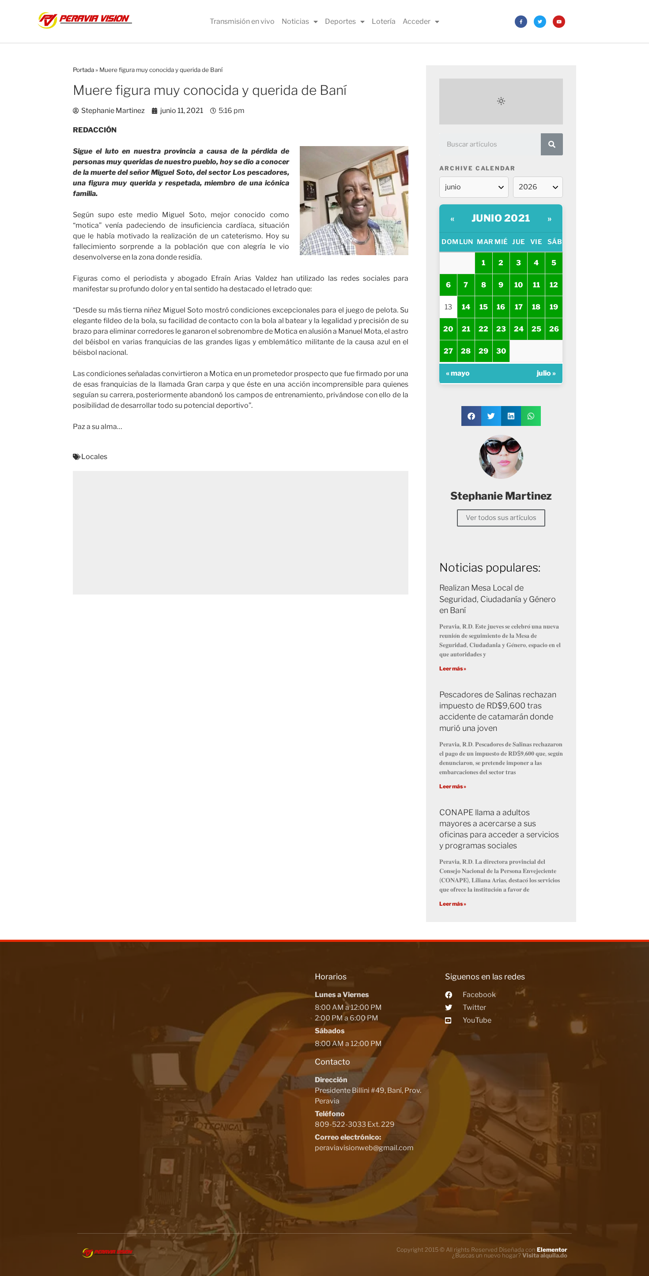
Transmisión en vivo (242, 21)
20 (448, 329)
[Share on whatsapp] (531, 416)
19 (554, 307)
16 (501, 307)
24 (519, 329)
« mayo (458, 373)
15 (483, 307)
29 (483, 351)
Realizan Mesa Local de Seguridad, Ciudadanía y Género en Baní (497, 598)
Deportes (340, 21)
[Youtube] (559, 21)
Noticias (295, 21)
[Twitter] (540, 21)
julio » (546, 373)
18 (536, 307)
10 (518, 285)
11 (536, 285)
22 (483, 329)
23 (501, 329)
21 (466, 329)
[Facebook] (521, 21)
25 (536, 329)
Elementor (552, 1249)
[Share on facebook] (471, 416)
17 (519, 307)
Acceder (416, 21)
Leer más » (452, 668)
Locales (94, 456)
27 (448, 351)
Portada (83, 69)
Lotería (384, 21)
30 (501, 351)
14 (466, 307)
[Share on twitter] (491, 416)
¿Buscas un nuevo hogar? (509, 1255)
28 (466, 351)
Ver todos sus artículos (501, 518)
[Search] (552, 144)
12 (554, 285)
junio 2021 (501, 218)
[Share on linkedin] (511, 416)
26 (554, 329)
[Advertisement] (240, 533)
